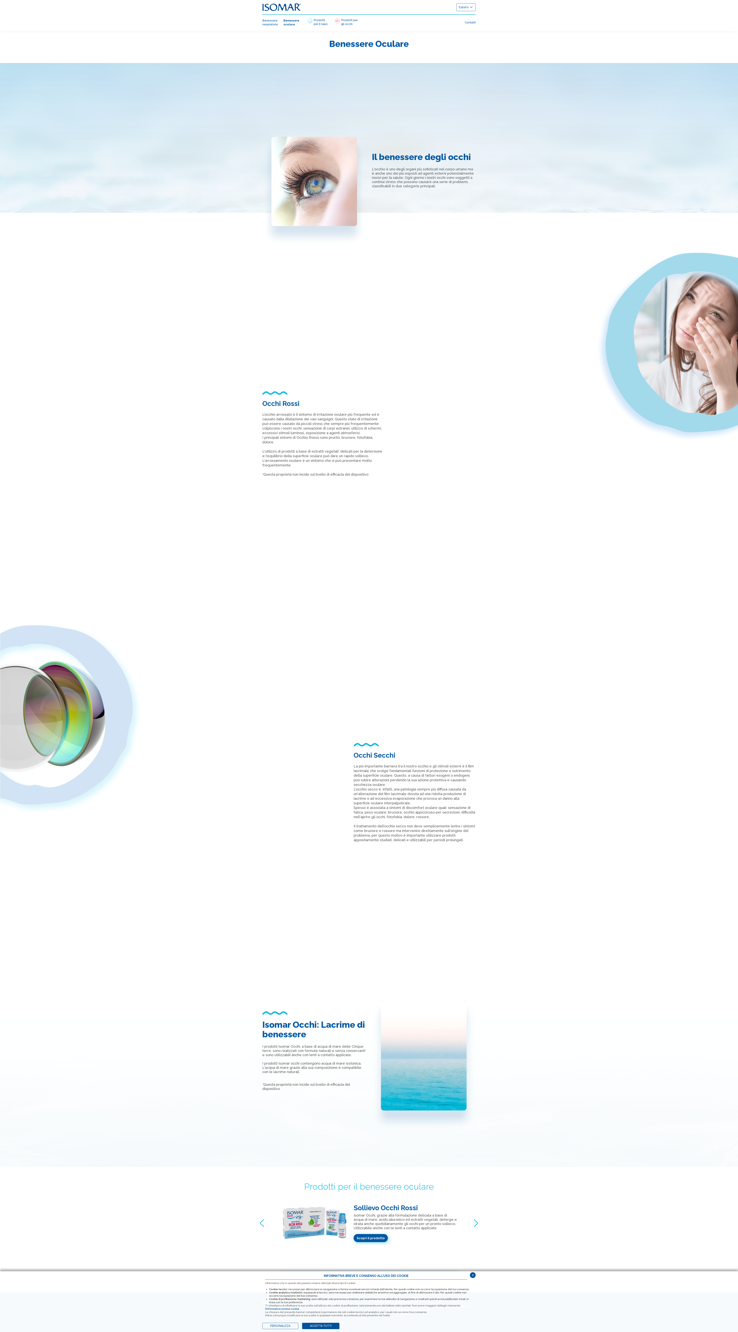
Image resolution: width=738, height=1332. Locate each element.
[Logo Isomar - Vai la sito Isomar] (281, 7)
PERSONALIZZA (280, 1325)
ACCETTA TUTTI (321, 1325)
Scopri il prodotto (371, 1238)
